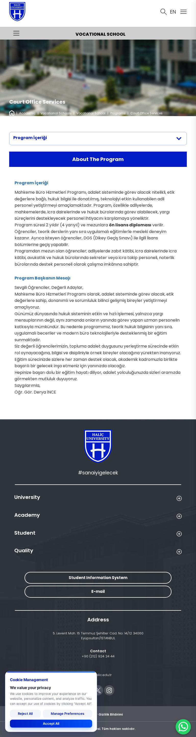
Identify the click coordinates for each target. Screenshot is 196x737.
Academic (27, 113)
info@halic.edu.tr (98, 674)
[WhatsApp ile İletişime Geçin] (183, 726)
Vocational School (90, 113)
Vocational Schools (56, 113)
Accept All (51, 723)
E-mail (98, 591)
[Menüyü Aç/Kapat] (16, 33)
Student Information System (98, 577)
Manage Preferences (67, 713)
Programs (118, 113)
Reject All (25, 713)
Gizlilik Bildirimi (111, 714)
